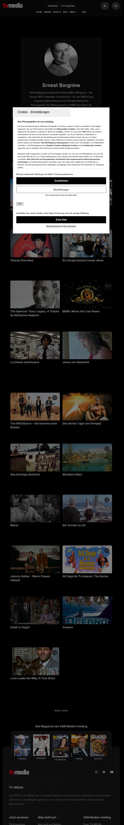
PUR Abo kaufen (61, 219)
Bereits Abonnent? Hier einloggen (61, 226)
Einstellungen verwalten (61, 189)
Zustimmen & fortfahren (61, 180)
